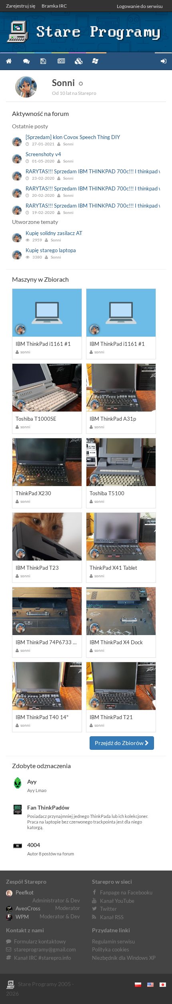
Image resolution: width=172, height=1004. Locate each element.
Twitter (108, 909)
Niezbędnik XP (96, 60)
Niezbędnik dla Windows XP (124, 958)
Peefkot (24, 892)
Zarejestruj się (20, 6)
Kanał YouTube (117, 901)
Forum (25, 60)
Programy (43, 60)
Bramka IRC (54, 6)
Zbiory (77, 60)
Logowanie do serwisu (140, 6)
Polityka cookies (110, 949)
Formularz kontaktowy (40, 941)
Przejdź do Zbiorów (120, 742)
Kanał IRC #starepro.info (42, 958)
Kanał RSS (112, 917)
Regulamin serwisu (113, 941)
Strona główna (8, 60)
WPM (21, 917)
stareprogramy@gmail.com (45, 949)
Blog (60, 60)
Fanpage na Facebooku (126, 892)
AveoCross (27, 908)
